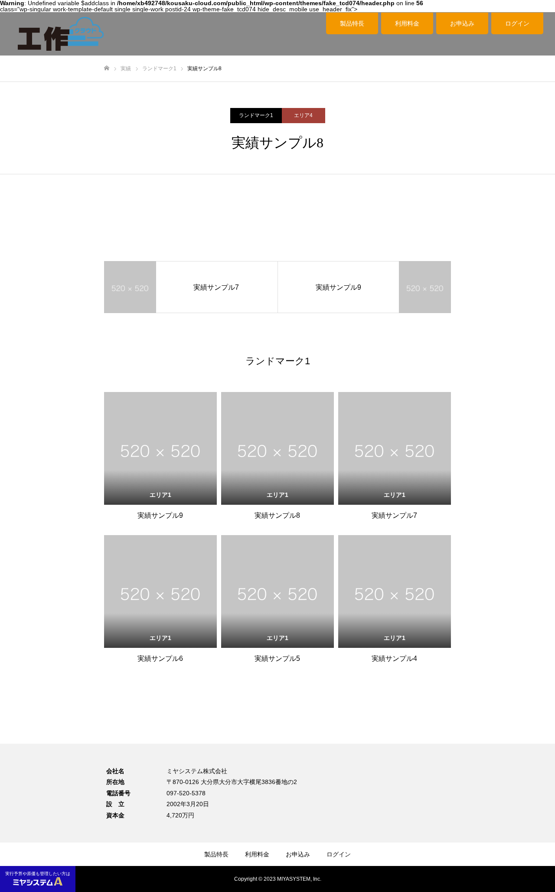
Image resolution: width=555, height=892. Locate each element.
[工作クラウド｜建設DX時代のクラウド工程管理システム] (60, 34)
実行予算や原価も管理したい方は (37, 873)
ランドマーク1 (256, 115)
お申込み (462, 23)
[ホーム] (106, 68)
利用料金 (407, 23)
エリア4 (303, 115)
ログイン (517, 23)
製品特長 (352, 23)
